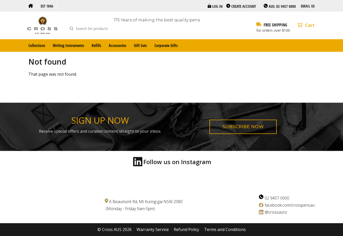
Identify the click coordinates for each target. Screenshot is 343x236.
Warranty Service (153, 229)
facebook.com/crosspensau (290, 205)
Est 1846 (47, 6)
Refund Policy (186, 229)
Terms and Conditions (225, 229)
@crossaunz (276, 212)
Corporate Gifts (166, 45)
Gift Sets (140, 45)
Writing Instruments (68, 45)
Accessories (117, 45)
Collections (36, 45)
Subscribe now (243, 126)
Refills (96, 45)
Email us (308, 6)
